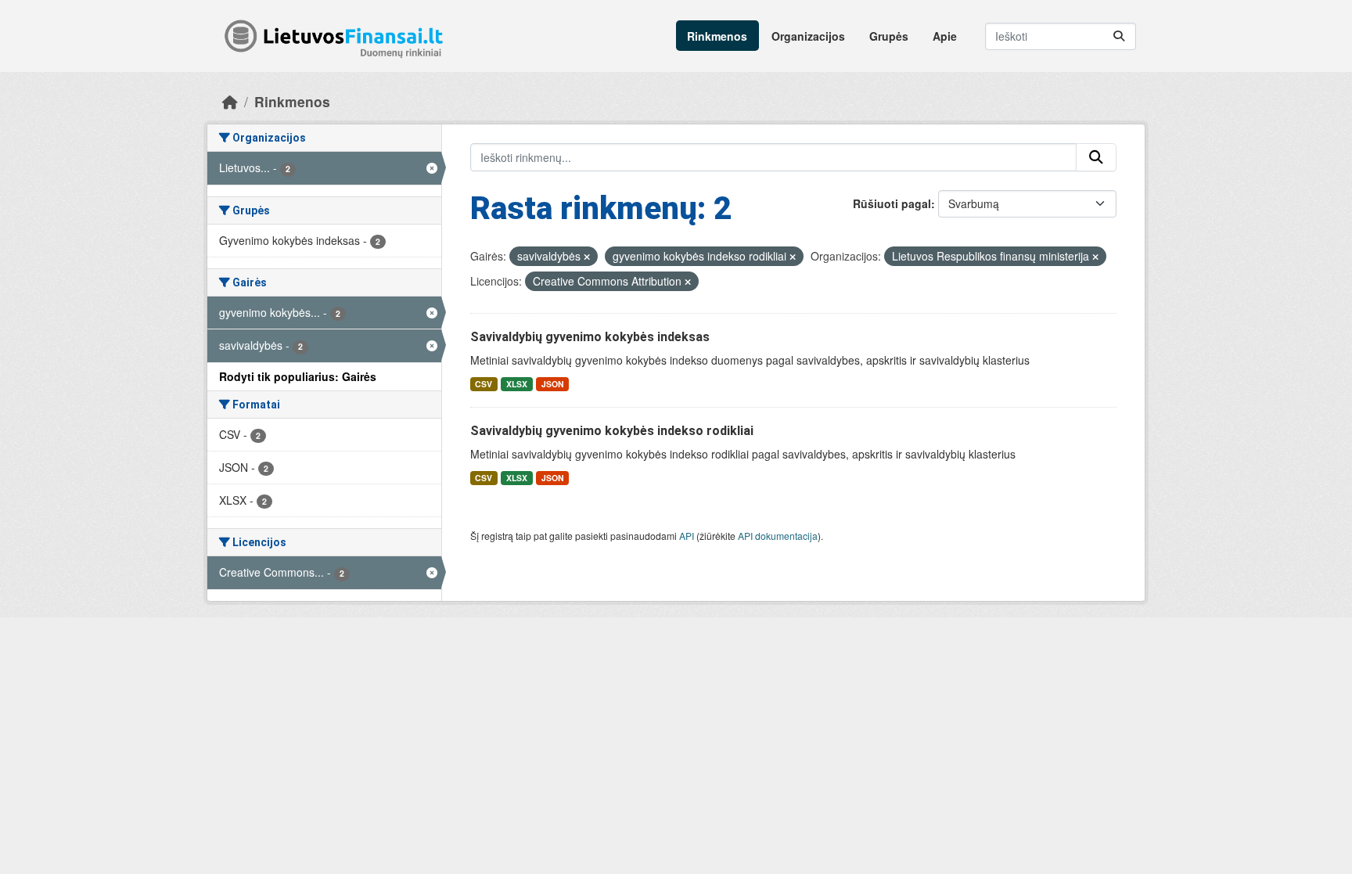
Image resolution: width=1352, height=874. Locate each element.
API (686, 535)
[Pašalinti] (587, 256)
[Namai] (230, 101)
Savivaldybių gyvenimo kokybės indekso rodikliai (611, 430)
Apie (945, 36)
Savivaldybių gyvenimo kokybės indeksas (590, 336)
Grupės (888, 36)
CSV (483, 384)
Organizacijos (808, 36)
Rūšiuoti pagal (892, 203)
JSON (552, 384)
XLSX (516, 384)
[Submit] (1118, 36)
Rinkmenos (717, 36)
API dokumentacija (778, 535)
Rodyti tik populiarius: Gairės (297, 376)
